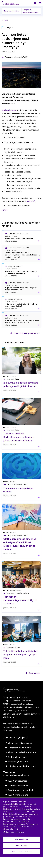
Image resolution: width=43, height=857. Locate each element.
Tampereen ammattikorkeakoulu (31, 11)
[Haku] (33, 3)
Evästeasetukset (21, 839)
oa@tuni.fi (30, 201)
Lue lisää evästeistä (15, 832)
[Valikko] (38, 3)
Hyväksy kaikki (21, 845)
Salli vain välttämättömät (21, 852)
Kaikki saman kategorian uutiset (27, 333)
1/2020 (5, 210)
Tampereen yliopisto (11, 11)
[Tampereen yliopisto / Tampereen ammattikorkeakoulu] (12, 3)
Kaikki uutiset (34, 673)
